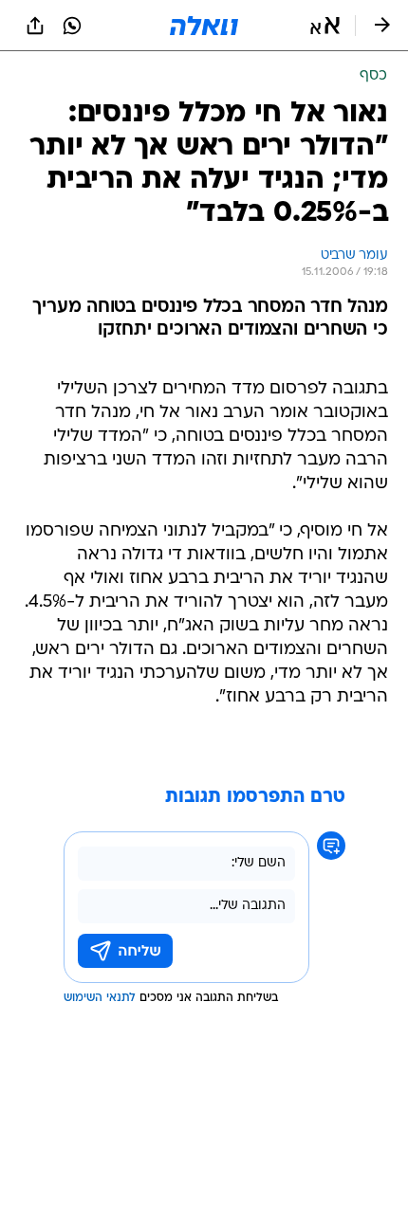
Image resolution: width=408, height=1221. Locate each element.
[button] (325, 25)
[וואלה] (204, 25)
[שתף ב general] (35, 25)
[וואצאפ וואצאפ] (72, 25)
